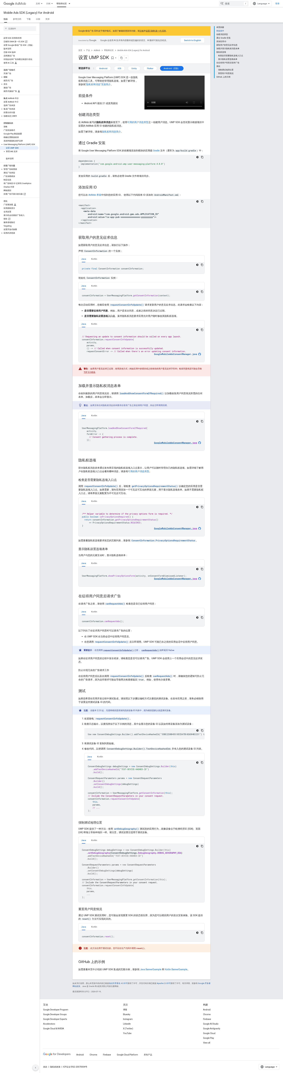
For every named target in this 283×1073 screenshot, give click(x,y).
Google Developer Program (55, 1009)
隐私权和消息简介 (111, 131)
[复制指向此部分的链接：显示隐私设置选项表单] (111, 549)
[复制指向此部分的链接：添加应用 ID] (100, 187)
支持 (47, 19)
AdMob (20, 4)
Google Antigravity (211, 1028)
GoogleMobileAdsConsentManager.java (175, 354)
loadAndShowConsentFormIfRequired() (141, 393)
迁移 (142, 31)
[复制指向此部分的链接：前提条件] (95, 96)
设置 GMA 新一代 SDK (156, 31)
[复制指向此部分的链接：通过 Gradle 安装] (108, 143)
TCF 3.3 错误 (89, 372)
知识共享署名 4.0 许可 (118, 983)
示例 (48, 3)
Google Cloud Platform (127, 1055)
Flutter (150, 68)
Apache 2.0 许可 (164, 983)
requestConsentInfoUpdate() (127, 304)
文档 (38, 3)
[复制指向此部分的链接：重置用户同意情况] (105, 909)
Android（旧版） (172, 68)
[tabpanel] (141, 268)
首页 (80, 50)
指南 (6, 19)
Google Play (208, 1038)
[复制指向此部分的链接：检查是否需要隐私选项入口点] (120, 480)
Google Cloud (209, 1033)
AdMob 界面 (94, 194)
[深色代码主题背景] (197, 157)
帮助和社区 (61, 3)
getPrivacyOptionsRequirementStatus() (155, 486)
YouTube (127, 1033)
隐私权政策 (55, 1067)
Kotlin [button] (94, 259)
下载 (29, 19)
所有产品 (148, 1055)
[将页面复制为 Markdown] (121, 57)
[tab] (84, 258)
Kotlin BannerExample (176, 969)
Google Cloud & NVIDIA (53, 1028)
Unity (134, 68)
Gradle (156, 150)
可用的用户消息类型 (137, 122)
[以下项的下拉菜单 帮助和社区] (70, 3)
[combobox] (234, 3)
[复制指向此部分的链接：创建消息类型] (103, 115)
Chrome (207, 1014)
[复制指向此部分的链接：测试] (88, 691)
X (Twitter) (128, 1028)
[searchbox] (20, 28)
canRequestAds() (115, 603)
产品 (88, 50)
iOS (119, 68)
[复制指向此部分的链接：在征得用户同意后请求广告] (124, 596)
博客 (125, 1009)
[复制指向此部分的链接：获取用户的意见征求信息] (120, 238)
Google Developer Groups (55, 1014)
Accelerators (49, 1024)
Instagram (128, 1019)
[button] (19, 77)
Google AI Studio (210, 1024)
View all (206, 1043)
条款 (45, 1067)
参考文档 (17, 19)
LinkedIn (127, 1024)
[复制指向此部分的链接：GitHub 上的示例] (108, 962)
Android (103, 68)
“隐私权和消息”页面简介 (98, 84)
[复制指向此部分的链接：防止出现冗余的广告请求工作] (112, 670)
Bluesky (126, 1014)
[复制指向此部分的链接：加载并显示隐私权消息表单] (124, 386)
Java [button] (83, 259)
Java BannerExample (150, 969)
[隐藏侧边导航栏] (35, 1068)
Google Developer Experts (55, 1019)
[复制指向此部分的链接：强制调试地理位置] (105, 823)
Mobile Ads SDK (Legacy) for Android (29, 13)
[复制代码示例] (202, 157)
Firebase (207, 1019)
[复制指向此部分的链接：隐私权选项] (99, 460)
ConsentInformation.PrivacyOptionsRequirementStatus (163, 540)
